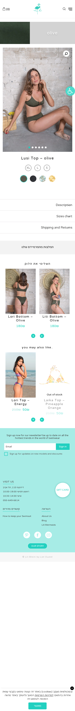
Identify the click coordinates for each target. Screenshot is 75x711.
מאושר (37, 705)
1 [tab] (29, 147)
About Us (47, 516)
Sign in (63, 446)
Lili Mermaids (49, 525)
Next (33, 336)
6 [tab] (46, 147)
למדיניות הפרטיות (44, 695)
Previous (42, 336)
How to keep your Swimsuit (17, 516)
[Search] (64, 9)
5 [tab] (42, 147)
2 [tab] (32, 147)
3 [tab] (36, 147)
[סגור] (72, 688)
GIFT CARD (62, 489)
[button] (70, 91)
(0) (7, 9)
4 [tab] (39, 147)
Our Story (37, 546)
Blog (44, 520)
